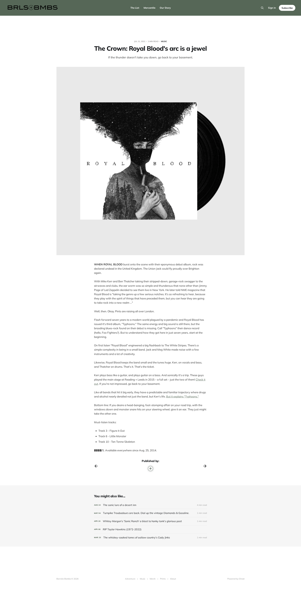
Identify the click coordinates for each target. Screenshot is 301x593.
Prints (163, 578)
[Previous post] (96, 466)
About (173, 578)
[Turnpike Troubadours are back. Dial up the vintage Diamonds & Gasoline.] (150, 513)
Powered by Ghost (236, 578)
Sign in (272, 7)
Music (164, 41)
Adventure (130, 578)
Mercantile (149, 7)
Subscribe (287, 7)
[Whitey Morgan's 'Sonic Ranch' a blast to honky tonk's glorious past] (150, 521)
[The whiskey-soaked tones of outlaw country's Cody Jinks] (150, 538)
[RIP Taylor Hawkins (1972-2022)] (150, 529)
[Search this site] (262, 7)
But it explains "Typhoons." (182, 396)
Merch (153, 578)
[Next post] (205, 466)
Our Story (165, 7)
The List (134, 7)
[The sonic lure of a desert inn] (150, 505)
